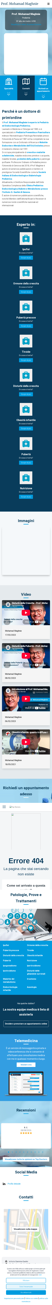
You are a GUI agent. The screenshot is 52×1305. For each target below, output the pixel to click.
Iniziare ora (26, 1065)
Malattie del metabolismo (9, 980)
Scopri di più (26, 258)
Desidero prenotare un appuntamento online (26, 1024)
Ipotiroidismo (9, 971)
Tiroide (30, 950)
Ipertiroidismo (34, 965)
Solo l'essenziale (26, 1287)
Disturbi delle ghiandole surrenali (36, 972)
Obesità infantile (35, 955)
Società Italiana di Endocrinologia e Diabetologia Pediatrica (24, 175)
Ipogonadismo (10, 965)
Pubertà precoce (11, 950)
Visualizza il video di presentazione (26, 24)
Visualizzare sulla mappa (25, 1229)
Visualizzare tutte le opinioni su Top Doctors (26, 1159)
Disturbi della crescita (13, 955)
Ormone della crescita (37, 945)
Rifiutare (26, 1280)
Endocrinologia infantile (10, 988)
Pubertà (7, 960)
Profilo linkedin (14, 1184)
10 (43, 1152)
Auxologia (31, 987)
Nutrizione (32, 960)
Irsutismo (31, 979)
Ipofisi (6, 945)
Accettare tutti (26, 1292)
